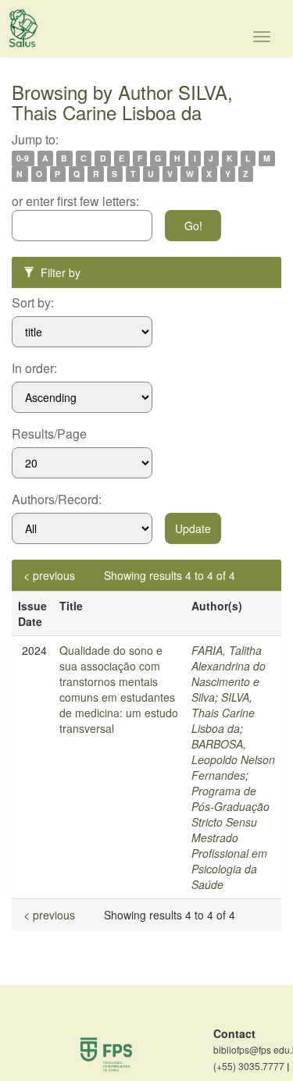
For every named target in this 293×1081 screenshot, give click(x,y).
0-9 (22, 158)
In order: (34, 368)
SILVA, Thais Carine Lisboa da (223, 712)
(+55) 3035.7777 (251, 1066)
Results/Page (49, 434)
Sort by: (33, 302)
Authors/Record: (57, 499)
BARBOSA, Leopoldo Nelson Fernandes (233, 759)
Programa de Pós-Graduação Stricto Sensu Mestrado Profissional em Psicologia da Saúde (230, 837)
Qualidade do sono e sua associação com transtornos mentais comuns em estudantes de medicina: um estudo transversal (118, 689)
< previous (49, 575)
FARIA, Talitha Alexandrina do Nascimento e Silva (228, 673)
